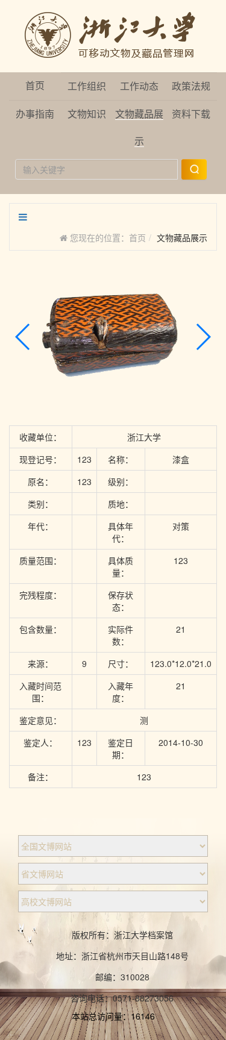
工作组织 (86, 86)
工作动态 (139, 86)
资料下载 (191, 114)
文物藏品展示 (182, 237)
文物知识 (86, 114)
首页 (35, 86)
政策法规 (191, 86)
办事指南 (35, 114)
